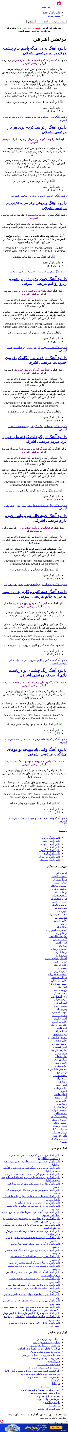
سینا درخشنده (59, 977)
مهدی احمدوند (59, 1012)
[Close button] (66, 1421)
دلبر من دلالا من (51, 1402)
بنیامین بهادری (59, 1138)
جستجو (31, 21)
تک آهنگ (55, 1380)
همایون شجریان (58, 1059)
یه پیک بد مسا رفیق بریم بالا (45, 1351)
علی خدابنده (60, 964)
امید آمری (61, 1002)
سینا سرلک (61, 1031)
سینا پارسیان (60, 879)
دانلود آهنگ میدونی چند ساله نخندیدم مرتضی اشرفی (38, 271)
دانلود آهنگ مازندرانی (48, 856)
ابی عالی (62, 1028)
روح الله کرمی (59, 996)
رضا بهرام (61, 933)
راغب (64, 923)
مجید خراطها (60, 1034)
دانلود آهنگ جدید (51, 12)
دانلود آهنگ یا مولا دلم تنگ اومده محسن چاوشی (34, 1262)
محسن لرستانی (58, 949)
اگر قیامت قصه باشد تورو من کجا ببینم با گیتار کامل (32, 1370)
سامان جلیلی (59, 961)
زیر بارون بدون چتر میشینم (45, 1358)
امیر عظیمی (60, 1046)
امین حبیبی (61, 1084)
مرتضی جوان (59, 1110)
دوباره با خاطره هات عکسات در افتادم (39, 1348)
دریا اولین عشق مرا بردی (46, 1342)
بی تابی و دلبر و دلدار (48, 1339)
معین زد (62, 967)
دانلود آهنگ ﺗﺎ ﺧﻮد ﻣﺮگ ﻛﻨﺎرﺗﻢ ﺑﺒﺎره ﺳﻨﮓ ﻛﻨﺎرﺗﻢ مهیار (31, 1313)
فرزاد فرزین (60, 971)
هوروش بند (61, 907)
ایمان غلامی (60, 1094)
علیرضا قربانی (59, 1050)
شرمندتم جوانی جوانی (48, 1399)
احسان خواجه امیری (56, 958)
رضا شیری (61, 952)
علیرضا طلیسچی (57, 936)
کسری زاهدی (59, 1119)
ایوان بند (62, 986)
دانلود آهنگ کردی (51, 847)
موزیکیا (56, 1383)
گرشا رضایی (60, 939)
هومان (63, 1141)
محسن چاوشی (59, 904)
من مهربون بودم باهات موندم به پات (40, 1373)
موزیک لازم (54, 1361)
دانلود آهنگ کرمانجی (49, 850)
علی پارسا (61, 1100)
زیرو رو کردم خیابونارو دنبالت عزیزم (40, 1389)
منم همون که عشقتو (49, 1408)
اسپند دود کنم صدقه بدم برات (44, 1367)
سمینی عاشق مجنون (48, 1396)
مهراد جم (62, 911)
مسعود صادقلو (59, 885)
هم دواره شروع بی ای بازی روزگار (41, 1354)
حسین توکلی (60, 1122)
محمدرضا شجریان (57, 1069)
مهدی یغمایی (60, 1075)
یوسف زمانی (60, 1005)
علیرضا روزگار (59, 1024)
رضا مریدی (60, 1103)
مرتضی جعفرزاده (57, 974)
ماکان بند (62, 926)
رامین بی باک (59, 1132)
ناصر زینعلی (60, 1062)
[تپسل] (1, 1421)
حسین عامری (59, 1015)
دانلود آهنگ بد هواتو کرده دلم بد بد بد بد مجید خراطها (32, 1174)
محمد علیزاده (59, 1043)
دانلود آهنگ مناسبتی (49, 859)
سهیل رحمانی (59, 1125)
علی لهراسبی (59, 1021)
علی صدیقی (60, 1040)
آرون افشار (60, 942)
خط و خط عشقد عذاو (48, 1364)
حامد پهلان (61, 1065)
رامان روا (61, 1072)
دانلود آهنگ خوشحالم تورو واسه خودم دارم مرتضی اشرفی (35, 584)
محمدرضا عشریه (57, 1037)
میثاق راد (62, 1078)
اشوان (63, 1091)
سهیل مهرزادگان (58, 983)
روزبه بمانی (60, 990)
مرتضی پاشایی (59, 888)
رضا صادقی (60, 892)
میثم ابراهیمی (59, 901)
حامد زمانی (60, 1088)
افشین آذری (60, 1018)
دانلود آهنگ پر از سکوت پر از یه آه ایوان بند (37, 1202)
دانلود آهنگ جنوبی (50, 844)
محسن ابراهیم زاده (56, 930)
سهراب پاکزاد (59, 1129)
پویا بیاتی (62, 945)
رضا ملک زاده (59, 1107)
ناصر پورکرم (60, 1135)
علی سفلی (61, 1056)
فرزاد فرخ (61, 955)
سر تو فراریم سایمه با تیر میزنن (43, 1345)
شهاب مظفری (59, 898)
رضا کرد (62, 1081)
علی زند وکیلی (59, 980)
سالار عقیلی (60, 882)
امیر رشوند (61, 1097)
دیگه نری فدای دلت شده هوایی (43, 1377)
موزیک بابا (54, 1405)
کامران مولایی (59, 895)
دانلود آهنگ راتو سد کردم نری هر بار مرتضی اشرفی (39, 195)
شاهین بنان (61, 1053)
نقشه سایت (53, 15)
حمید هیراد (61, 917)
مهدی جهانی (60, 999)
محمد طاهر (60, 1113)
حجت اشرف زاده (57, 914)
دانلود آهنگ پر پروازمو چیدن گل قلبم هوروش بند (34, 1284)
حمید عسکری (59, 993)
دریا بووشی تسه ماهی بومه (45, 1392)
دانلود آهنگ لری (51, 853)
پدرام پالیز (61, 1009)
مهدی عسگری (59, 1116)
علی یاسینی (60, 920)
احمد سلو (62, 873)
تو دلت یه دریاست (50, 1386)
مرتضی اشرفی (58, 876)
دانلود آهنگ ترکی (51, 837)
